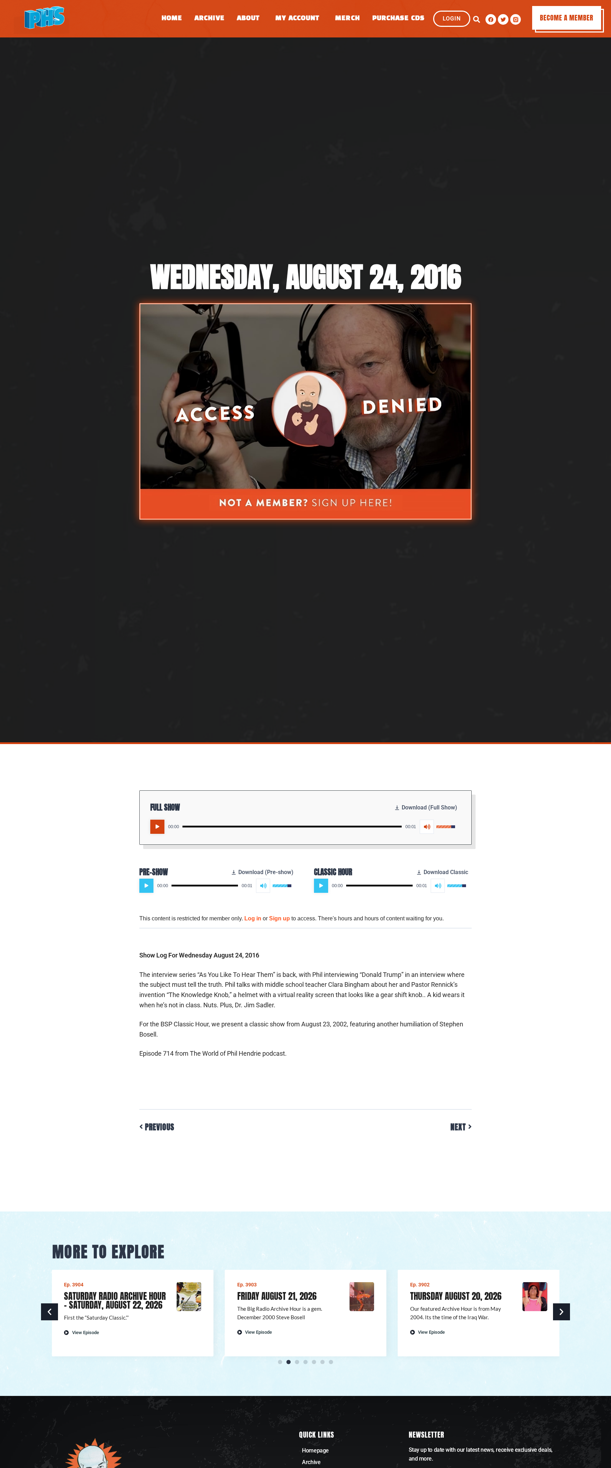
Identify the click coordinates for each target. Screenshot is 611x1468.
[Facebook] (490, 19)
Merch (347, 19)
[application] (302, 827)
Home (172, 19)
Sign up (279, 918)
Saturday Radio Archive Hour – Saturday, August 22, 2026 (115, 1300)
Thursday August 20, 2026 (455, 1296)
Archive (209, 19)
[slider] (292, 826)
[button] (476, 19)
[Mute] (427, 827)
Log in (252, 918)
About (248, 19)
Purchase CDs (398, 19)
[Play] (157, 827)
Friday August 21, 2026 (276, 1296)
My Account (297, 19)
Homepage (315, 1450)
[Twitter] (503, 19)
